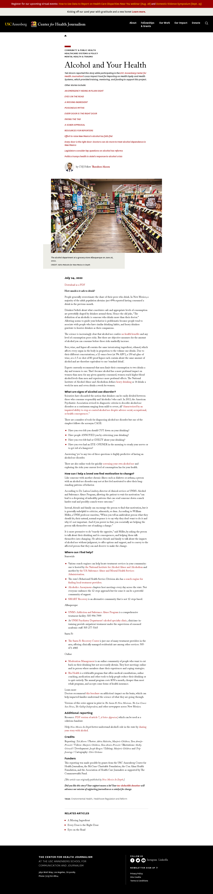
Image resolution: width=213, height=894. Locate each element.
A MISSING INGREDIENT (76, 102)
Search (206, 23)
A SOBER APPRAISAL (75, 124)
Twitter (138, 860)
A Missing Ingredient (79, 820)
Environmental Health (81, 798)
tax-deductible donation (129, 786)
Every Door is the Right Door (83, 825)
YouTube (143, 860)
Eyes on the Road (76, 830)
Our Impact (180, 23)
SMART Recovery (78, 599)
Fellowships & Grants (147, 24)
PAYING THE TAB (73, 119)
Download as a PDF (75, 285)
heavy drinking (124, 382)
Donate (196, 23)
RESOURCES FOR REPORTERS (79, 130)
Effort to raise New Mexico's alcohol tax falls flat (89, 136)
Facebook (132, 860)
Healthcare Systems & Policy (81, 53)
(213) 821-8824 (51, 876)
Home (65, 36)
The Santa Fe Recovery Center (83, 641)
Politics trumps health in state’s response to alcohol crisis (93, 156)
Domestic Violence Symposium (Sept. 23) (179, 4)
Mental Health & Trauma (79, 56)
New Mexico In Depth (112, 779)
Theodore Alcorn (101, 167)
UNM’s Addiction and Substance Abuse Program (93, 612)
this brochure (93, 693)
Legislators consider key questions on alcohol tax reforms (94, 150)
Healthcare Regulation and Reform (110, 798)
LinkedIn (163, 860)
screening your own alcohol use (118, 464)
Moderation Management (81, 661)
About (133, 23)
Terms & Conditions (139, 880)
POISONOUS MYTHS (74, 107)
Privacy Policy (136, 873)
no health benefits (131, 334)
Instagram (152, 860)
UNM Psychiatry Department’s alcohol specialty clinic (99, 620)
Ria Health (73, 673)
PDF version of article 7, (96, 717)
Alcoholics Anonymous (80, 587)
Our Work (164, 23)
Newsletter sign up (142, 868)
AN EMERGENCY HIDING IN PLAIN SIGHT (84, 90)
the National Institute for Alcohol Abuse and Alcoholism (114, 567)
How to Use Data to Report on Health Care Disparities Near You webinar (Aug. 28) (105, 4)
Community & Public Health (80, 50)
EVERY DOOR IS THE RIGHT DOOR (81, 113)
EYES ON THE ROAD (74, 96)
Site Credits (135, 877)
